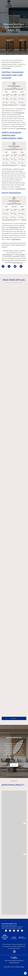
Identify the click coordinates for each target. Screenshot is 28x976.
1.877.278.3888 (20, 254)
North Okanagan (20, 188)
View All (14, 718)
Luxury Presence (14, 962)
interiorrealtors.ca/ (17, 262)
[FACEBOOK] (6, 931)
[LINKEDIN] (14, 931)
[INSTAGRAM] (10, 931)
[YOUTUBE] (18, 931)
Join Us (14, 765)
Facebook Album (6, 68)
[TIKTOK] (22, 931)
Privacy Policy (20, 966)
